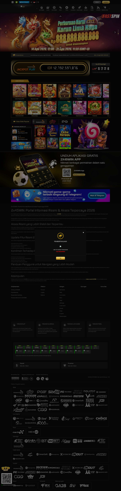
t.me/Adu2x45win (60, 251)
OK (60, 258)
